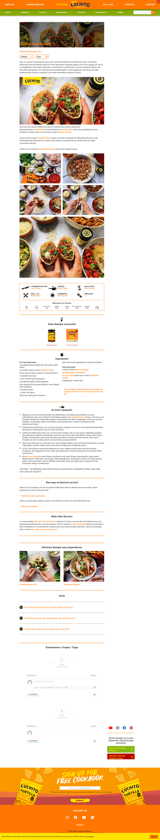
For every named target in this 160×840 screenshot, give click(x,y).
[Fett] (35, 687)
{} (58, 687)
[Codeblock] (53, 687)
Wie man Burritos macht (45, 521)
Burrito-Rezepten (78, 524)
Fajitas (42, 12)
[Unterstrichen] (41, 687)
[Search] (153, 12)
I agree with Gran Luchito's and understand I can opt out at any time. (82, 792)
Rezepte (29, 51)
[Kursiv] (38, 687)
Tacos (8, 12)
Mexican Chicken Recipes (117, 749)
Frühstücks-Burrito (28, 584)
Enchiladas (62, 12)
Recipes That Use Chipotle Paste (117, 756)
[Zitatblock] (51, 687)
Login (94, 675)
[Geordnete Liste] (46, 687)
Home (22, 51)
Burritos (25, 12)
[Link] (56, 687)
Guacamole (39, 129)
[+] (61, 687)
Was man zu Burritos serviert (44, 529)
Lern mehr (90, 836)
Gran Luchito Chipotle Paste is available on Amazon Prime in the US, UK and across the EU (83, 391)
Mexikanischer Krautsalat (33, 496)
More (119, 12)
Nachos (81, 12)
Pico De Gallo (66, 129)
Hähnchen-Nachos (29, 506)
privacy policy (78, 792)
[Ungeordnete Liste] (48, 687)
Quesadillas (101, 12)
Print (39, 57)
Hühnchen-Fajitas (72, 584)
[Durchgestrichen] (43, 687)
